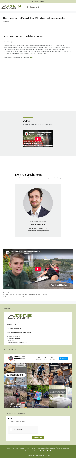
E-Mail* (10, 418)
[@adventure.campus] (11, 358)
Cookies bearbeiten (14, 338)
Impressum (11, 340)
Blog (28, 448)
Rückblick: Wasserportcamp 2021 (15, 297)
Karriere (22, 448)
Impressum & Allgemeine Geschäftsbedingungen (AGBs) (53, 448)
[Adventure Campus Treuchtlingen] (12, 7)
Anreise (15, 448)
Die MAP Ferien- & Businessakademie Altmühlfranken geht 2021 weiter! (26, 294)
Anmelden (38, 437)
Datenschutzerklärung (14, 336)
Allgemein (8, 292)
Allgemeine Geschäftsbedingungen (17, 342)
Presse (33, 448)
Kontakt (9, 448)
